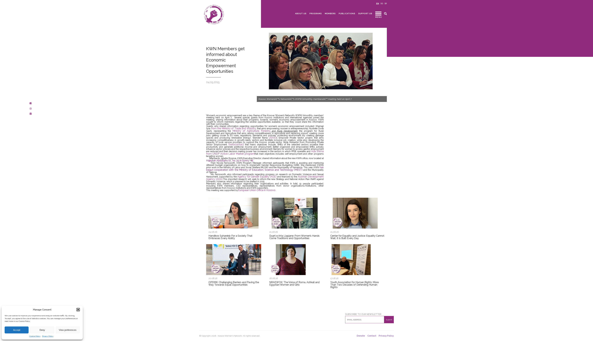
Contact (371, 336)
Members (330, 14)
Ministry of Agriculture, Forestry (251, 130)
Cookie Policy (34, 336)
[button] (78, 309)
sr (386, 3)
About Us (300, 14)
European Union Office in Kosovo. (257, 190)
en (377, 3)
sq (382, 3)
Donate (361, 336)
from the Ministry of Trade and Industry (233, 128)
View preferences (67, 330)
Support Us (365, 14)
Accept (16, 330)
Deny (42, 330)
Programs (315, 14)
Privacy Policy (47, 336)
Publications (347, 14)
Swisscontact (236, 144)
